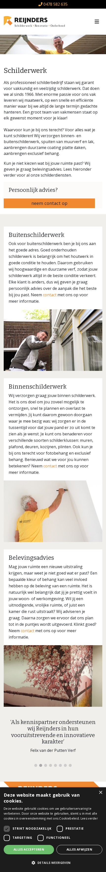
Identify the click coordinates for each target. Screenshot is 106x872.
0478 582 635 (55, 4)
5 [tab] (55, 765)
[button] (53, 862)
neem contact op (49, 203)
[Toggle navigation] (96, 21)
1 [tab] (35, 765)
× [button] (100, 792)
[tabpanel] (53, 738)
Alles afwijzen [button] (79, 849)
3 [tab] (45, 765)
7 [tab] (65, 765)
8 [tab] (70, 765)
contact (49, 294)
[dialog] (53, 829)
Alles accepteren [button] (29, 849)
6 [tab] (60, 765)
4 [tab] (50, 765)
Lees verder (89, 818)
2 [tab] (40, 765)
